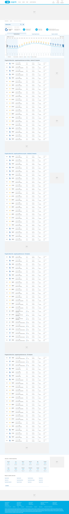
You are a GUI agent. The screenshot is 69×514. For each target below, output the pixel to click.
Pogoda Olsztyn (54, 503)
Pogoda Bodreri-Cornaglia (31, 480)
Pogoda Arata (6, 480)
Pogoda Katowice (54, 502)
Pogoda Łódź (42, 503)
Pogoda (13, 2)
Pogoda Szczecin (43, 504)
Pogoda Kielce (7, 503)
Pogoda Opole (6, 504)
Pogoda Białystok (7, 502)
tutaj (22, 512)
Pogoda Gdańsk (31, 502)
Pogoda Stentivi (7, 478)
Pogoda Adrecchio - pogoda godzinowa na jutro (15, 153)
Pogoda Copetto (19, 478)
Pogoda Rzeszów (31, 504)
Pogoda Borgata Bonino (20, 480)
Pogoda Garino (41, 478)
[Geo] (23, 24)
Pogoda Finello (41, 480)
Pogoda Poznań (19, 504)
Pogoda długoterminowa (35, 34)
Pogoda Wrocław (7, 505)
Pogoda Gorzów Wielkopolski (44, 502)
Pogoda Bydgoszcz (19, 502)
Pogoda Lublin (30, 503)
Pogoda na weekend (55, 34)
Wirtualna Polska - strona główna (7, 2)
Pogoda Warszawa (54, 504)
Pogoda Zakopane (19, 505)
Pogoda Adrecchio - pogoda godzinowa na (14, 253)
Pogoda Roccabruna (30, 478)
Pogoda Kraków (19, 503)
